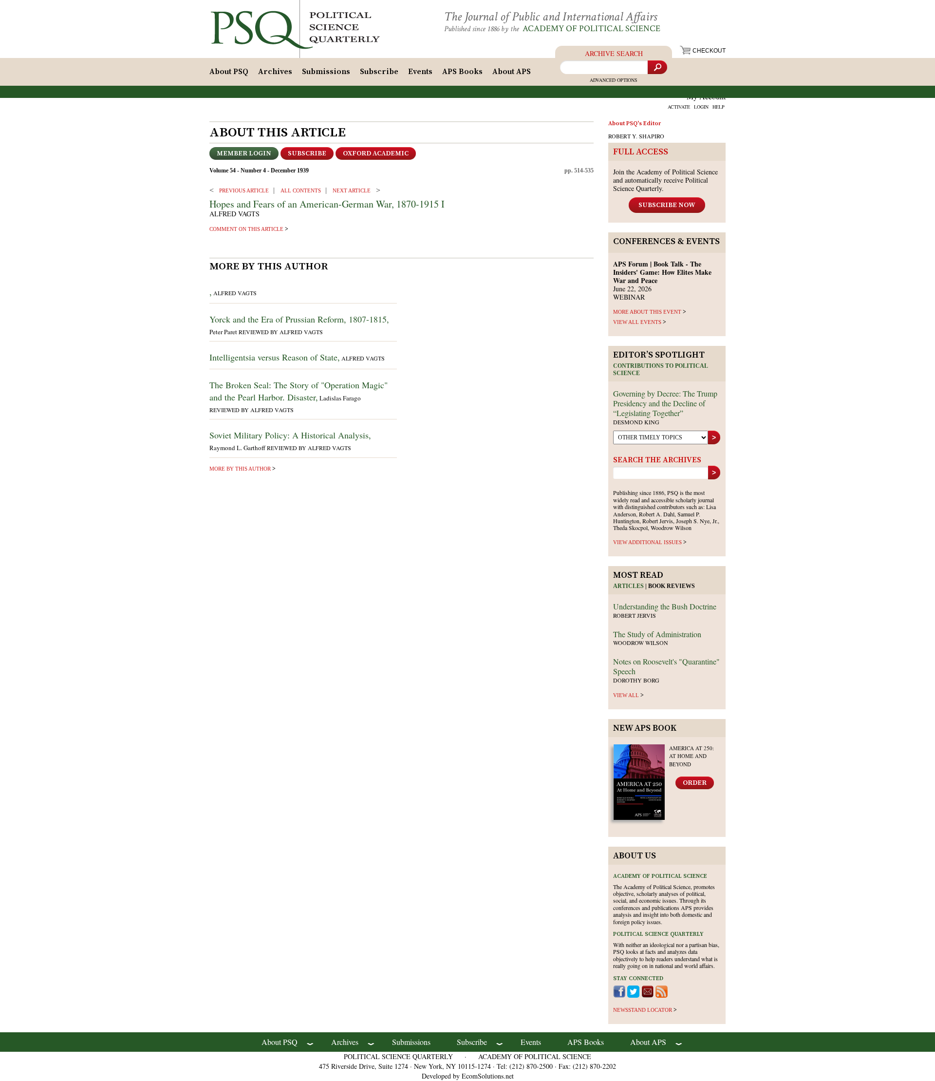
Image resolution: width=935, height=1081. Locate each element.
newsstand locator (642, 1010)
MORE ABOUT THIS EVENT (647, 312)
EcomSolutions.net (488, 1076)
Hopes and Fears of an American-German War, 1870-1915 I (327, 203)
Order (695, 782)
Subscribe (379, 71)
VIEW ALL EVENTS (637, 322)
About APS (511, 71)
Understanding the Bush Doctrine (664, 606)
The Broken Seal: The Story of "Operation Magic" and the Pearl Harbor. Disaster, (298, 391)
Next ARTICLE (352, 190)
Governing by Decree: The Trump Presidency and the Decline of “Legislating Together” (665, 403)
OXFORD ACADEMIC (376, 153)
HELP (718, 106)
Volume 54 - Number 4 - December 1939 (259, 170)
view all (626, 695)
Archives (275, 71)
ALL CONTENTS (300, 190)
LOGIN (701, 106)
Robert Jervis (634, 615)
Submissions (326, 71)
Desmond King (636, 422)
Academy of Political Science (591, 28)
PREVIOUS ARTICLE (244, 190)
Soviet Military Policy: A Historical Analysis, (290, 435)
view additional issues (647, 542)
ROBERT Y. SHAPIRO (636, 136)
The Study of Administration (657, 634)
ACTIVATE (679, 106)
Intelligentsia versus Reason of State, (274, 357)
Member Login (244, 153)
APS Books (462, 71)
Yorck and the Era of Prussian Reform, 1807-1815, (299, 319)
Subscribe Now (666, 205)
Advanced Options (613, 79)
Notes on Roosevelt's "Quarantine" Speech (666, 666)
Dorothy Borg (636, 680)
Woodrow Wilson (640, 642)
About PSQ (228, 71)
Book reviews (671, 586)
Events (420, 71)
